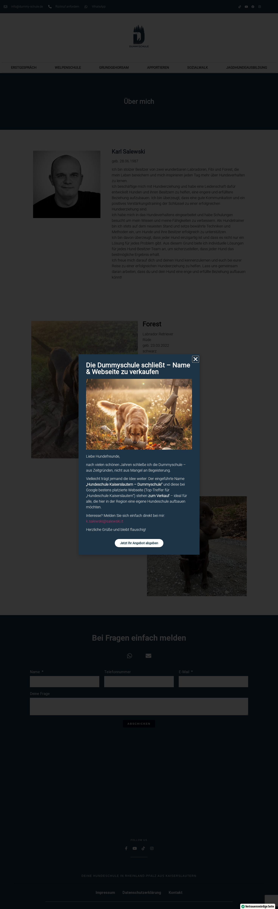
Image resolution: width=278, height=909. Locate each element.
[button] (195, 359)
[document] (139, 454)
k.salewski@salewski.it (104, 521)
